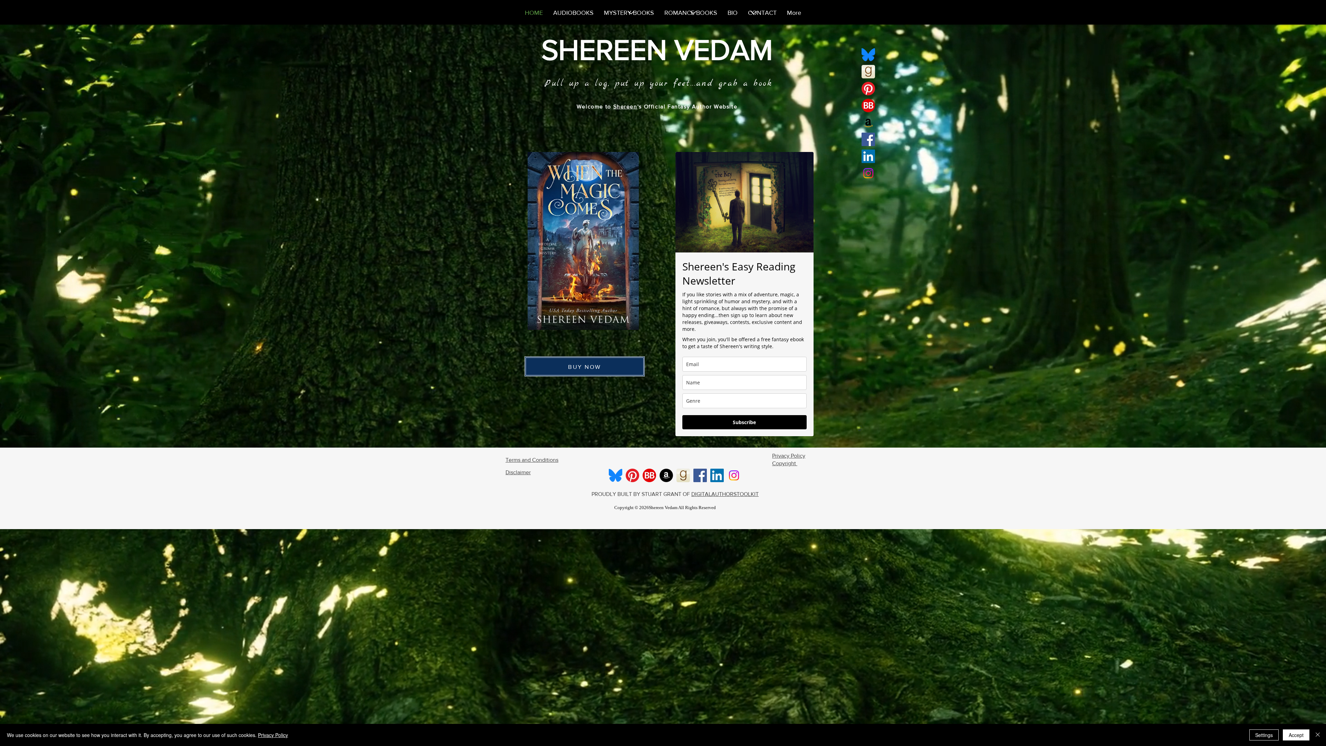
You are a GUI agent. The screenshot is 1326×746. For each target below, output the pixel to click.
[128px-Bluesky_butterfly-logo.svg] (868, 54)
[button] (583, 241)
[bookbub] (868, 105)
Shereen (625, 106)
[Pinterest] (868, 88)
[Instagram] (868, 173)
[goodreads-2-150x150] (868, 71)
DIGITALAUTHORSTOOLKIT (725, 494)
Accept (1296, 734)
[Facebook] (868, 139)
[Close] (1318, 734)
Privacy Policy (273, 734)
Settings (1264, 734)
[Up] (693, 12)
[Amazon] (868, 122)
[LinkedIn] (868, 156)
